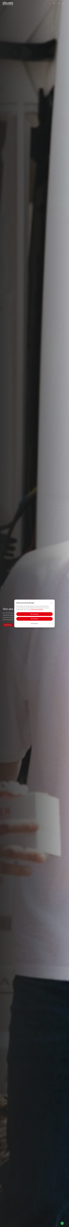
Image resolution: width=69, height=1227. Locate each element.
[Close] (51, 603)
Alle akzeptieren (34, 614)
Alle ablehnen (34, 618)
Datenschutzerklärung (37, 609)
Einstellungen (34, 623)
